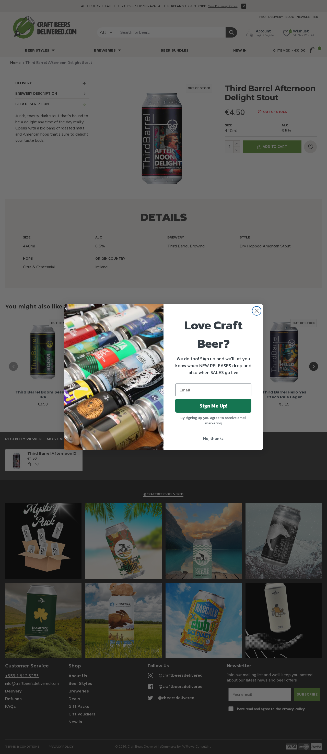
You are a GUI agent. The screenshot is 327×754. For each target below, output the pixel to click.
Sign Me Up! (213, 406)
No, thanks (213, 438)
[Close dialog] (256, 310)
